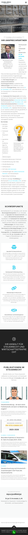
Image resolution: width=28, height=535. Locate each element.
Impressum (3, 522)
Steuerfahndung (5, 402)
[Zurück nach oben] (14, 527)
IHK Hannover (12, 169)
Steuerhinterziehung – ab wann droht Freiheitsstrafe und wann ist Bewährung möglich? (14, 407)
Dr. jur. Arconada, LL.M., (21, 56)
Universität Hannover (20, 100)
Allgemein (3, 435)
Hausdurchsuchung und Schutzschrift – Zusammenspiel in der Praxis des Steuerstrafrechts (13, 470)
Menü (26, 2)
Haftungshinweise (21, 522)
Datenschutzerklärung (11, 522)
